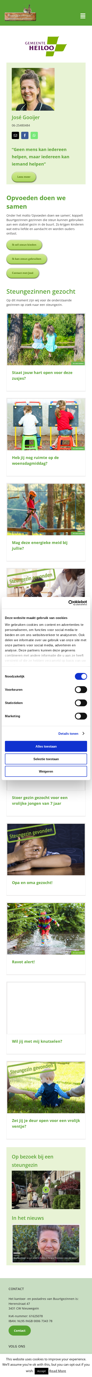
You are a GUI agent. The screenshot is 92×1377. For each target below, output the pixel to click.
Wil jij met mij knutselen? (37, 1041)
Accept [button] (41, 1371)
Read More (57, 1371)
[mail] (15, 135)
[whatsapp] (34, 135)
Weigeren (46, 771)
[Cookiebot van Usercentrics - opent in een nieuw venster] (68, 603)
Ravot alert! (23, 961)
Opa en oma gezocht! (32, 882)
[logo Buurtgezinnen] (20, 6)
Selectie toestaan (46, 759)
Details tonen (68, 733)
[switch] (81, 689)
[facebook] (24, 135)
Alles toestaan (46, 746)
